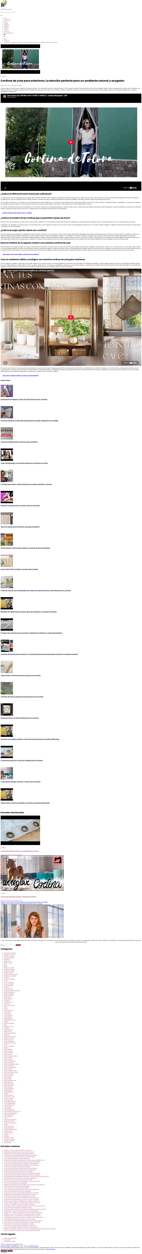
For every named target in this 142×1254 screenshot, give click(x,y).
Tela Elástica (7, 1106)
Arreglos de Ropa (9, 958)
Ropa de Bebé (8, 1059)
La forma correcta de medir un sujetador (15, 1183)
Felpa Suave (7, 997)
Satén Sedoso (8, 1087)
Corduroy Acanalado (10, 976)
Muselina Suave (8, 1026)
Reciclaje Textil (8, 1051)
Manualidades (8, 1018)
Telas (5, 1118)
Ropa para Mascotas (10, 1080)
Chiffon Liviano (8, 972)
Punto (5, 1044)
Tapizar (6, 1093)
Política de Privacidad (10, 1238)
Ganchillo (6, 1003)
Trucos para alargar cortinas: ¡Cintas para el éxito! (19, 897)
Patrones (6, 1034)
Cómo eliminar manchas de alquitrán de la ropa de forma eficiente (23, 1220)
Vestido (6, 1134)
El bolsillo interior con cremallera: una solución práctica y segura (22, 1215)
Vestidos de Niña (9, 1137)
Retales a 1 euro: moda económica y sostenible (17, 1150)
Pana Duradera (8, 1029)
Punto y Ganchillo (9, 1046)
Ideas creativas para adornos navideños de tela (18, 1207)
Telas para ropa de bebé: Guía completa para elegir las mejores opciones (25, 1209)
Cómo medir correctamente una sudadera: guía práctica (20, 1225)
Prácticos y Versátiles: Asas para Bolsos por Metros (19, 1204)
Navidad (6, 1028)
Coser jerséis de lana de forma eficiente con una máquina (20, 1168)
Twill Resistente (8, 1132)
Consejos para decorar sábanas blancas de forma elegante (21, 1210)
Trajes (6, 29)
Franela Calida (8, 1002)
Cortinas (3, 76)
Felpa (5, 21)
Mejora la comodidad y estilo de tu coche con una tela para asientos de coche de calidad (29, 1228)
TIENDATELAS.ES (6, 9)
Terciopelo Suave (9, 1121)
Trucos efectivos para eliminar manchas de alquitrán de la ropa (22, 1161)
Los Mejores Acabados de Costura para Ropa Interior (19, 1157)
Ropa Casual (7, 1054)
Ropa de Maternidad (10, 1067)
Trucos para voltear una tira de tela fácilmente (17, 1191)
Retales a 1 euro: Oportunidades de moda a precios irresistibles (22, 1214)
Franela (6, 23)
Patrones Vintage (9, 1038)
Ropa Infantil (7, 1077)
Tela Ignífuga (8, 1108)
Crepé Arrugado (8, 985)
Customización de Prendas (12, 990)
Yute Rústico (7, 1142)
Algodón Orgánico (9, 956)
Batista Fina (7, 961)
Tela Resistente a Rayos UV (12, 1111)
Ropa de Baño (8, 1057)
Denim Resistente (9, 992)
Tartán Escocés (8, 1095)
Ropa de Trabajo (9, 1074)
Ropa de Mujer (8, 1069)
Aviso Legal (7, 1239)
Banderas (7, 959)
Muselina (6, 24)
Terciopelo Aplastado (10, 1119)
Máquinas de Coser (9, 1020)
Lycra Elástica (8, 1016)
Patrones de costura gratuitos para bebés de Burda (19, 1153)
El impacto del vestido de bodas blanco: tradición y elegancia (21, 1201)
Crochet (6, 987)
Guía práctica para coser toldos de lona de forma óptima (20, 1178)
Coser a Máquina (9, 982)
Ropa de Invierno (9, 1065)
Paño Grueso (8, 1031)
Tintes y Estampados (10, 1123)
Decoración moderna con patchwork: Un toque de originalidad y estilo (24, 1160)
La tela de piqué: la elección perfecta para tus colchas (19, 1219)
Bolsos (6, 966)
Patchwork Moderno (10, 1033)
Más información (50, 1249)
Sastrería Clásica (9, 1085)
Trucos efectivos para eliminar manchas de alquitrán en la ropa (22, 1173)
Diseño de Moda (9, 994)
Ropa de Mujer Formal (10, 1070)
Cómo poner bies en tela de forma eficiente (16, 1188)
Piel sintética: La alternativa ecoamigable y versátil (19, 1224)
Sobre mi (6, 31)
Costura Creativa (9, 984)
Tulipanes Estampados (10, 1129)
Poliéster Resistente (10, 1043)
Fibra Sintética (8, 998)
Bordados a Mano (9, 969)
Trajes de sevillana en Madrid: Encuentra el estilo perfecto (21, 1227)
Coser (5, 980)
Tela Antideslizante (9, 1103)
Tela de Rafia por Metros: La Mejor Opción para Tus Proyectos (22, 1202)
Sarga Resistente (9, 1083)
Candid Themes (33, 1246)
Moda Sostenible (9, 1023)
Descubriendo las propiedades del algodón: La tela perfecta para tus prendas (26, 1176)
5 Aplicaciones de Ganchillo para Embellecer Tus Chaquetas (21, 1165)
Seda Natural (8, 1090)
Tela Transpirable (9, 1114)
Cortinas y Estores (9, 979)
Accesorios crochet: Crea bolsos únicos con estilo (18, 1179)
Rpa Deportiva (8, 1082)
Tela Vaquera (8, 1116)
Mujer (5, 1025)
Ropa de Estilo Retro (10, 1061)
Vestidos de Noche (9, 1139)
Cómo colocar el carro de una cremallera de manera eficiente (21, 1197)
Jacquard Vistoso (9, 1010)
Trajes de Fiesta (8, 1126)
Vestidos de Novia (9, 1141)
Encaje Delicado (8, 995)
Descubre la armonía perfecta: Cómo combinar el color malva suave (23, 1217)
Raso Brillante (8, 1049)
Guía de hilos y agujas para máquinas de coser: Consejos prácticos (23, 1212)
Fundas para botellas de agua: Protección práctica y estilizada (22, 1174)
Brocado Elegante (9, 971)
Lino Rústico (7, 1013)
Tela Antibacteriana (10, 1101)
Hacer (5, 1008)
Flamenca (7, 1000)
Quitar (5, 1047)
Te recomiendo (8, 33)
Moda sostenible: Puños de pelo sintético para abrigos (19, 1170)
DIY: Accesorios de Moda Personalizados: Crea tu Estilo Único (22, 1181)
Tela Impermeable (9, 1110)
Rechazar (3, 1250)
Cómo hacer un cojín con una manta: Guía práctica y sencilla (21, 1192)
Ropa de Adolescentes (10, 1056)
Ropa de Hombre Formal (11, 1064)
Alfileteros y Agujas (9, 954)
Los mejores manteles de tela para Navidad (16, 1186)
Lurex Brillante (8, 1015)
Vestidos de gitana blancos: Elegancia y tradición (18, 1171)
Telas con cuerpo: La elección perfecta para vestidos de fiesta (22, 1222)
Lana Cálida (7, 1011)
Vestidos (6, 1136)
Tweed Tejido (8, 1131)
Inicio (5, 18)
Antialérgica (7, 20)
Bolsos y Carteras (9, 967)
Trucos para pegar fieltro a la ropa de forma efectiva (19, 1152)
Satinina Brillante (9, 1088)
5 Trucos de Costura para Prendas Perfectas (17, 1166)
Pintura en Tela (8, 1039)
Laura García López (16, 85)
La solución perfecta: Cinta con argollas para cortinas (20, 851)
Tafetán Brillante (9, 1092)
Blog (5, 964)
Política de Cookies (9, 1241)
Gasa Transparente (9, 1005)
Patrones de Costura (10, 1036)
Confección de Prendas (11, 974)
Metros (6, 1021)
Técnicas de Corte (9, 1096)
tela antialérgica (8, 1100)
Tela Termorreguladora (10, 1113)
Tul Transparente (9, 1128)
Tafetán (6, 28)
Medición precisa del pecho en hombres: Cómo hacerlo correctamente (24, 1184)
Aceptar (10, 1250)
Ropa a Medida (8, 1052)
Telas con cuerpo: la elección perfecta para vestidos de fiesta (22, 1230)
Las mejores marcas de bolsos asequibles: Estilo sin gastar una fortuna (24, 1206)
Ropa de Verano (8, 1075)
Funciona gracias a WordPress (10, 1246)
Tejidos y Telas (8, 1098)
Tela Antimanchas (9, 1105)
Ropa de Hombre (9, 1062)
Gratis (5, 1007)
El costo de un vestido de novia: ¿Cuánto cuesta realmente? (21, 1163)
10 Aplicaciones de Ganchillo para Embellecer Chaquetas (20, 1155)
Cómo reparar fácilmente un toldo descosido (17, 1158)
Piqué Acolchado (9, 1041)
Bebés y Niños (8, 962)
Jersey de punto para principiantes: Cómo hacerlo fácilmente (21, 1189)
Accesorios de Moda (10, 953)
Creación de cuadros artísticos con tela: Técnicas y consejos (21, 1199)
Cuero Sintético (8, 989)
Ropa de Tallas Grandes (11, 1072)
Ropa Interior (8, 1078)
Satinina (6, 26)
